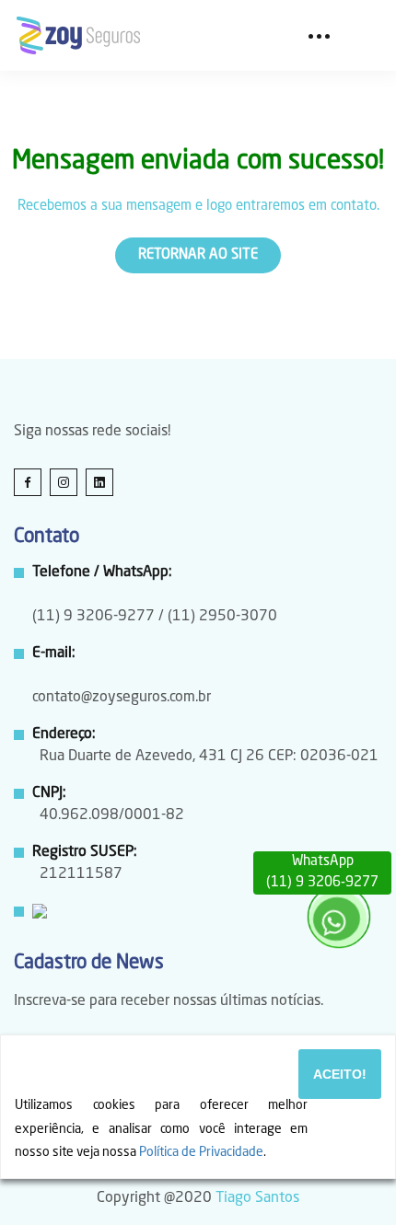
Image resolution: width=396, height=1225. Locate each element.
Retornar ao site (198, 255)
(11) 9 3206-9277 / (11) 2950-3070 (154, 616)
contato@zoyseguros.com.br (121, 697)
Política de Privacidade (201, 1152)
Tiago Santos (257, 1198)
